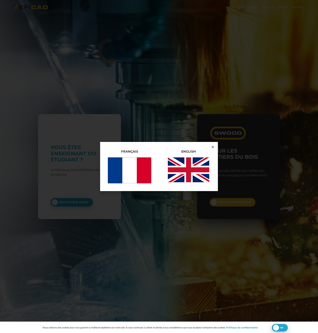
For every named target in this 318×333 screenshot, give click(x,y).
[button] (212, 147)
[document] (159, 166)
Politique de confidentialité (242, 327)
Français (129, 151)
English (188, 151)
